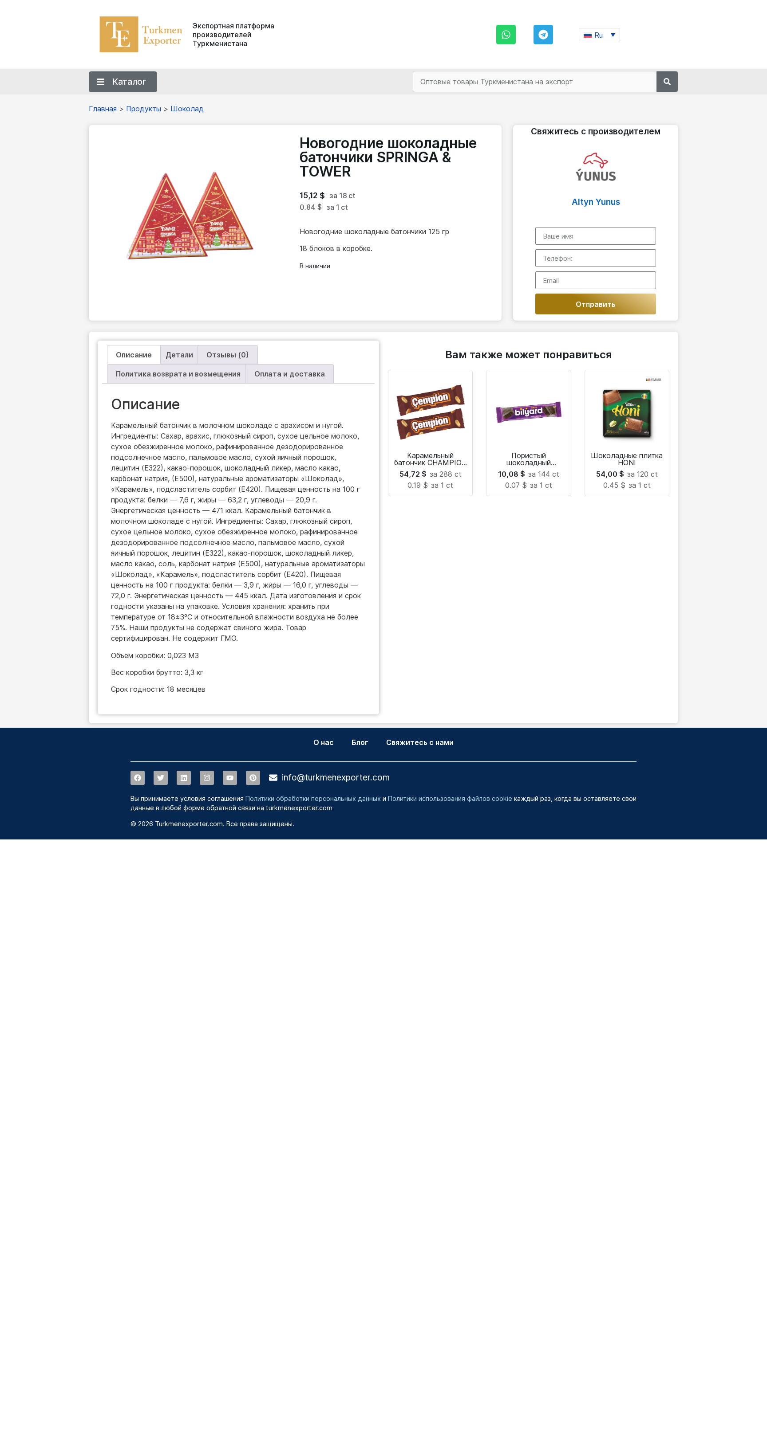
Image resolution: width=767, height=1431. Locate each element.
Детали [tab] (179, 354)
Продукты (143, 108)
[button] (599, 34)
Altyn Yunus (596, 201)
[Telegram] (543, 34)
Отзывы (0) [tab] (227, 354)
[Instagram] (207, 778)
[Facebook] (137, 778)
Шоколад (187, 108)
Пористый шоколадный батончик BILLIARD (528, 462)
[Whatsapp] (506, 34)
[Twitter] (161, 778)
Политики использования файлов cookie (450, 798)
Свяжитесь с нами (420, 742)
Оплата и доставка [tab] (289, 373)
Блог (360, 742)
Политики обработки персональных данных (313, 798)
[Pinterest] (253, 778)
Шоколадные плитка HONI (627, 459)
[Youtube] (230, 778)
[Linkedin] (184, 778)
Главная (103, 108)
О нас (323, 742)
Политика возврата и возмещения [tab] (178, 373)
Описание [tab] (134, 354)
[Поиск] (667, 81)
